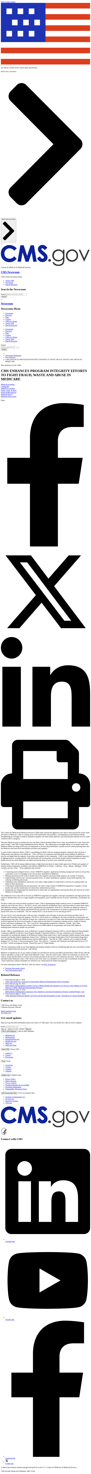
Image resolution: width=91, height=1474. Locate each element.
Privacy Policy (10, 1079)
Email (3, 1027)
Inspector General (11, 1101)
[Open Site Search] (2, 299)
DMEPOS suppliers (8, 388)
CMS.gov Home (11, 321)
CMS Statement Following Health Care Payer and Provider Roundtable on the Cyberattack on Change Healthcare (45, 996)
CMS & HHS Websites (9, 1031)
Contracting (5, 386)
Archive (8, 1067)
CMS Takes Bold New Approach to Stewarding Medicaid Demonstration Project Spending (37, 982)
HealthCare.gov (10, 1041)
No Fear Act (9, 1099)
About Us (8, 1053)
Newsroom (9, 283)
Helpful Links (6, 1075)
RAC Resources (49, 964)
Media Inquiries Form (8, 1011)
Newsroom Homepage (13, 355)
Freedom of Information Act (15, 1097)
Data (7, 317)
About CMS (9, 281)
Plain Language (10, 1081)
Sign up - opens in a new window (13, 1029)
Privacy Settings (11, 1083)
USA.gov (8, 1103)
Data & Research (11, 285)
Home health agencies (8, 392)
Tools (3, 1061)
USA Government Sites (9, 1093)
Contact (8, 319)
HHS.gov (8, 1043)
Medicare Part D (6, 394)
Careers (8, 1055)
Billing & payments (8, 384)
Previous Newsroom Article (15, 968)
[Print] (45, 829)
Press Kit (8, 315)
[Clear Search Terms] (18, 347)
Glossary (8, 1071)
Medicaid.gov (10, 1037)
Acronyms (9, 1065)
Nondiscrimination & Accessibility (17, 1085)
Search (3, 294)
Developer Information (13, 1087)
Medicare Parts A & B (8, 396)
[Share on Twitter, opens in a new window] (45, 636)
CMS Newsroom (10, 272)
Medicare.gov (10, 1035)
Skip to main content (8, 2)
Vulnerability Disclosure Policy (16, 1089)
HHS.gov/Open (10, 1045)
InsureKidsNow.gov (12, 1039)
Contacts (8, 1069)
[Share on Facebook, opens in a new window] (45, 546)
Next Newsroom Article (13, 970)
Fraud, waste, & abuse (9, 390)
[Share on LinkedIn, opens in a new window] (45, 739)
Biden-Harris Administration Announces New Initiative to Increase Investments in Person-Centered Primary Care (44, 992)
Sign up (28, 1029)
